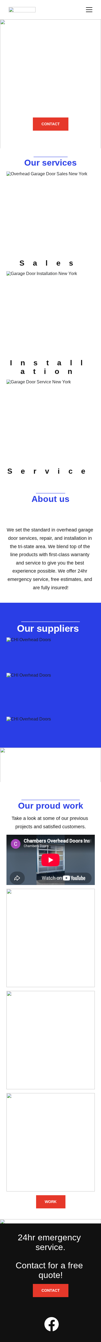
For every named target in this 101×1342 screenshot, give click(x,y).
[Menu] (89, 9)
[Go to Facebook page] (51, 1324)
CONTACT (50, 124)
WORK (51, 1202)
